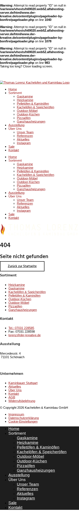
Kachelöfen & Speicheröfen (35, 107)
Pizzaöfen (24, 118)
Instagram (24, 143)
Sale (11, 146)
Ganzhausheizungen (31, 121)
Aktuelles (23, 139)
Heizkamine (25, 100)
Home (12, 89)
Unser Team (25, 132)
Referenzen (25, 136)
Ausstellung (16, 125)
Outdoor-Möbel (27, 111)
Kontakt (13, 150)
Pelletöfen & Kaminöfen (33, 103)
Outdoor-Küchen (28, 114)
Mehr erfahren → (11, 365)
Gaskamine (25, 96)
